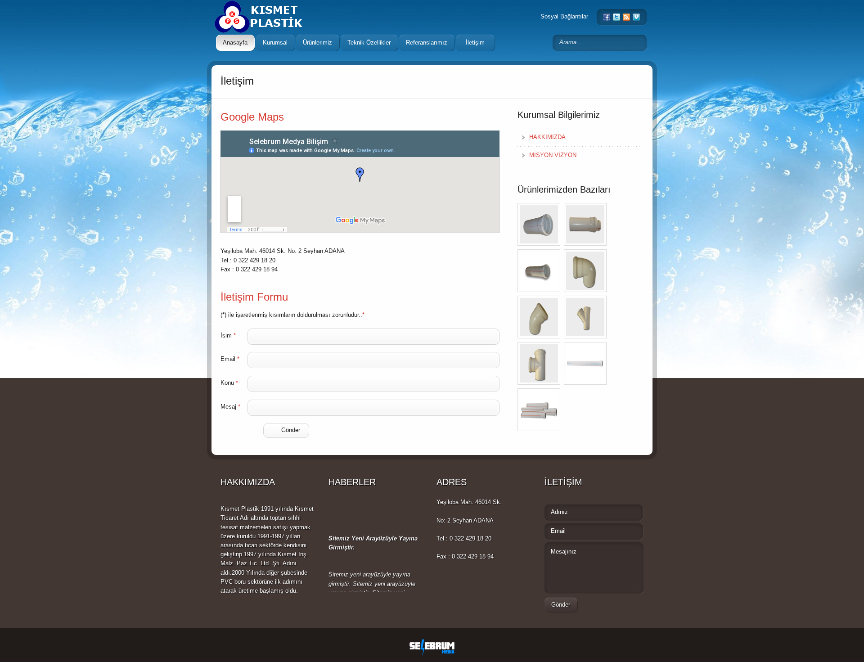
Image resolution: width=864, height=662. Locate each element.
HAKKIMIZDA (547, 137)
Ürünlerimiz (317, 42)
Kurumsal (275, 42)
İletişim (475, 42)
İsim (228, 335)
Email (229, 359)
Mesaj (230, 406)
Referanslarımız (426, 42)
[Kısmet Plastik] (270, 11)
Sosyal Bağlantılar (564, 16)
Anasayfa (235, 42)
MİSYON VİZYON (552, 155)
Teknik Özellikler (369, 42)
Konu (229, 382)
